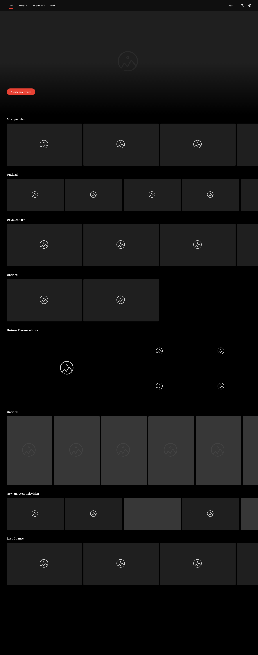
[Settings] (250, 5)
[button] (129, 62)
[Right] (255, 145)
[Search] (242, 5)
